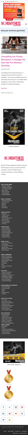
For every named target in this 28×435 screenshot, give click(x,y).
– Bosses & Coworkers (6, 256)
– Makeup (3, 204)
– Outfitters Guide (5, 215)
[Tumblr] (15, 1)
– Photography (4, 216)
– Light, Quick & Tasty (6, 318)
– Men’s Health (4, 190)
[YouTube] (13, 1)
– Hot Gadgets (4, 244)
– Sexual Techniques (6, 279)
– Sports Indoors (5, 219)
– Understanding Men (6, 280)
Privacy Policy (23, 433)
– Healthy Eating (5, 315)
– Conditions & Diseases (6, 187)
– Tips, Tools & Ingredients (7, 323)
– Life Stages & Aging (6, 188)
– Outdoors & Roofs (5, 333)
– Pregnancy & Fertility (6, 266)
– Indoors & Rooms (5, 332)
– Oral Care (3, 206)
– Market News (4, 247)
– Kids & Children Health (6, 260)
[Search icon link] (26, 1)
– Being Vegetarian (5, 314)
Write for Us (16, 433)
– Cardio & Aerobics (5, 228)
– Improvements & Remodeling (8, 330)
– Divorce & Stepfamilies (6, 257)
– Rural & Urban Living (6, 307)
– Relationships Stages (6, 276)
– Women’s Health (5, 191)
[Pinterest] (7, 1)
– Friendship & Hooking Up (7, 275)
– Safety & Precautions (6, 218)
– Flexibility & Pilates (6, 231)
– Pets (2, 264)
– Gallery (3, 327)
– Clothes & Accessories (6, 200)
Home (5, 431)
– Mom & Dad (4, 261)
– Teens (3, 267)
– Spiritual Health (5, 193)
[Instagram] (5, 1)
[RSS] (9, 420)
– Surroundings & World (6, 309)
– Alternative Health (5, 186)
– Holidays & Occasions (6, 317)
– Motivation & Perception (7, 302)
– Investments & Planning (7, 245)
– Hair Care (3, 203)
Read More (4, 88)
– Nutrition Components (6, 320)
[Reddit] (11, 1)
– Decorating (4, 326)
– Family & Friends (5, 258)
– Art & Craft (4, 299)
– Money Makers (5, 250)
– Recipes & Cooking (6, 321)
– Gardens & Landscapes (7, 329)
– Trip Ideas (4, 223)
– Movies (3, 289)
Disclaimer (24, 431)
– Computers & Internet (6, 242)
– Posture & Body (5, 235)
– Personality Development (7, 305)
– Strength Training (5, 236)
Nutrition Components (7, 92)
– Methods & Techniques (7, 248)
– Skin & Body (4, 207)
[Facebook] (1, 1)
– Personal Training (5, 234)
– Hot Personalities (5, 288)
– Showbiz (3, 293)
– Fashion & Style (5, 201)
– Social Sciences (5, 308)
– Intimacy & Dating (5, 273)
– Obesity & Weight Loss (6, 232)
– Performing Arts (5, 292)
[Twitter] (3, 1)
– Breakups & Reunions (6, 272)
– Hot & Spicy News (5, 286)
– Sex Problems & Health (7, 277)
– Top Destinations (5, 222)
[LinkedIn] (9, 1)
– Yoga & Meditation (5, 194)
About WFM (11, 431)
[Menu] (26, 24)
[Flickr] (3, 420)
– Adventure (4, 213)
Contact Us (17, 431)
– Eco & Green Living (6, 301)
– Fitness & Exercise (5, 229)
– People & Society (5, 304)
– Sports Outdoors (5, 220)
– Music (3, 291)
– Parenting (3, 263)
